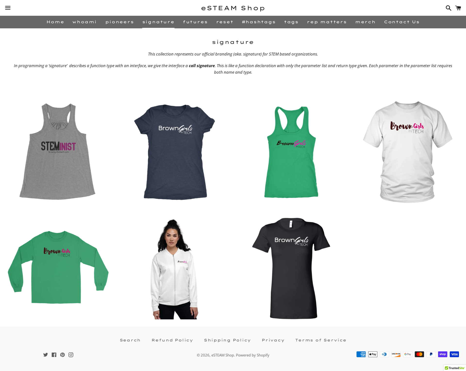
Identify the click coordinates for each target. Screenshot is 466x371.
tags (291, 21)
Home (55, 21)
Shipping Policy (227, 340)
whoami (84, 21)
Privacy (273, 340)
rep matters (327, 21)
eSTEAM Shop (233, 8)
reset (224, 21)
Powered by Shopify (252, 355)
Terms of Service (320, 340)
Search (130, 340)
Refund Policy (172, 340)
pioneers (119, 21)
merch (365, 21)
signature (158, 21)
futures (195, 21)
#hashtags (259, 21)
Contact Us (402, 21)
